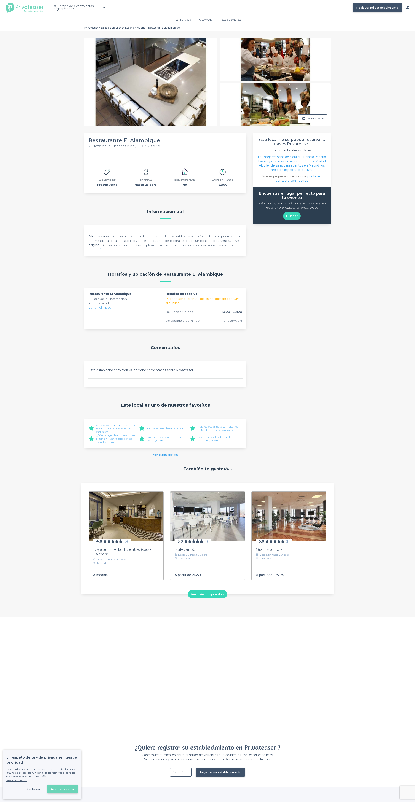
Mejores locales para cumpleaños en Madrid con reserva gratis (218, 428)
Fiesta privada (182, 19)
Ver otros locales (165, 455)
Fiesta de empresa (230, 19)
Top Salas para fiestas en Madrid (166, 428)
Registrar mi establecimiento (377, 7)
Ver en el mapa (100, 307)
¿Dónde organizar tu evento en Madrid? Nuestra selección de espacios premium (115, 439)
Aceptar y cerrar (62, 789)
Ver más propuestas (207, 594)
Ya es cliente (181, 772)
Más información (16, 780)
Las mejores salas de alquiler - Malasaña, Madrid (216, 438)
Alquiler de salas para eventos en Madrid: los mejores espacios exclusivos (116, 428)
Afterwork (205, 19)
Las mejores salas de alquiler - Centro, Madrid (165, 438)
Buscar (292, 216)
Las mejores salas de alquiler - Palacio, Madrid (292, 157)
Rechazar (33, 789)
